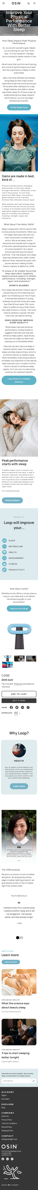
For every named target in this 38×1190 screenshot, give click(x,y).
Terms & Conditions (9, 1123)
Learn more (19, 786)
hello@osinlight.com (9, 1139)
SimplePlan (15, 1185)
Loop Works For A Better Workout (19, 380)
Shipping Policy (7, 1130)
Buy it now (19, 701)
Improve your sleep (19, 608)
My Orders (6, 1099)
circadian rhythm (27, 363)
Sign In (4, 1095)
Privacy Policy (7, 1120)
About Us (5, 1116)
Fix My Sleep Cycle (19, 107)
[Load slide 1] (17, 938)
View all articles (11, 962)
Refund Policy (7, 1127)
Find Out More (12, 500)
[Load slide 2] (19, 938)
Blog (3, 1107)
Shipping (18, 684)
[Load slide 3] (21, 938)
